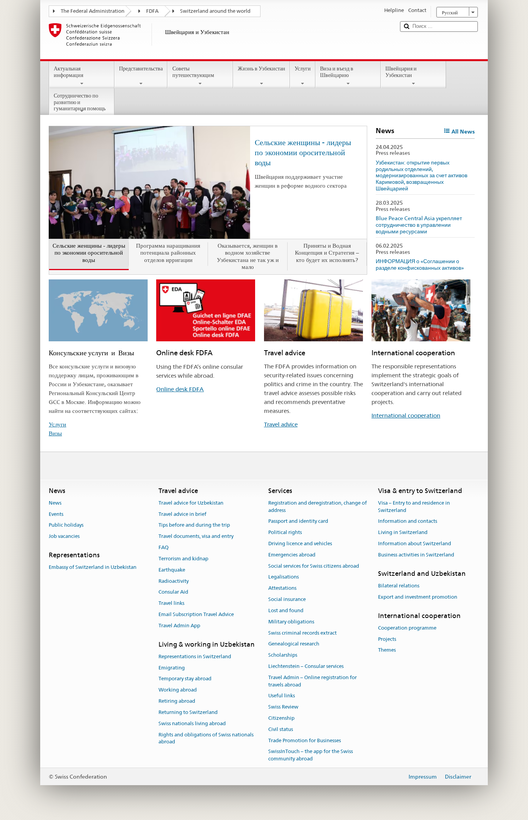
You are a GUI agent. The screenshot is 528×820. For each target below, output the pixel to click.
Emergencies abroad (291, 555)
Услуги (303, 68)
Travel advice (281, 424)
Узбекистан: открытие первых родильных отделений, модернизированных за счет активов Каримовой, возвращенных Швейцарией (421, 175)
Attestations (282, 588)
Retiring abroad (176, 701)
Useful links (281, 696)
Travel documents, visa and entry (195, 536)
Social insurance (287, 599)
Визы (55, 433)
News (55, 503)
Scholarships (282, 655)
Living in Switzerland (403, 532)
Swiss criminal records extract (302, 633)
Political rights (285, 532)
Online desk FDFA (180, 389)
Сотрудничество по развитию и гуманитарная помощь (80, 101)
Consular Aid (173, 592)
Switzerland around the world (215, 11)
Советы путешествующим (193, 71)
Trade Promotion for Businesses (304, 740)
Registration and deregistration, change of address (317, 506)
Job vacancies (64, 536)
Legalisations (283, 577)
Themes (387, 650)
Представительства (141, 68)
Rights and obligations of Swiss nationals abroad (206, 738)
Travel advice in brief (182, 514)
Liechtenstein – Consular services (306, 666)
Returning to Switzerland (188, 712)
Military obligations (291, 622)
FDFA (152, 11)
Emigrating (171, 668)
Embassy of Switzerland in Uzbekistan (92, 567)
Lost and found (285, 610)
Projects (387, 639)
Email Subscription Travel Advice (196, 614)
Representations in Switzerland (194, 656)
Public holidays (66, 525)
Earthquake (171, 570)
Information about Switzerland (414, 543)
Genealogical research (293, 644)
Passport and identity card (298, 521)
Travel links (171, 603)
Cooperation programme (407, 628)
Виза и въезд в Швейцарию (336, 71)
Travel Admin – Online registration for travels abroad (312, 681)
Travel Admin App (179, 625)
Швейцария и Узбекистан (401, 71)
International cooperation (405, 415)
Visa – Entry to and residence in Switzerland (414, 506)
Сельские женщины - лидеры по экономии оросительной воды (303, 152)
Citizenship (281, 718)
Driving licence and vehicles (300, 543)
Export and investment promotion (417, 597)
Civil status (280, 729)
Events (56, 514)
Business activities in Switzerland (416, 555)
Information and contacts (407, 521)
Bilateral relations (398, 586)
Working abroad (177, 690)
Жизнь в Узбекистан (261, 68)
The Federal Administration (92, 11)
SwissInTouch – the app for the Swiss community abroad (310, 755)
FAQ (163, 547)
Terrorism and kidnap (183, 559)
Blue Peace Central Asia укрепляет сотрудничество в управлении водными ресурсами (419, 224)
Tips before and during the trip (194, 525)
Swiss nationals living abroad (192, 723)
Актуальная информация (68, 71)
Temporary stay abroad (184, 679)
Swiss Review (283, 707)
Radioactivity (173, 581)
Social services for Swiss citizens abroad (313, 566)
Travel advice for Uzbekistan (190, 503)
